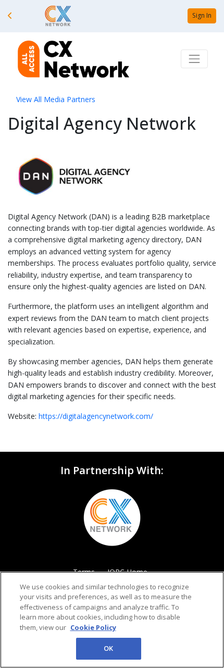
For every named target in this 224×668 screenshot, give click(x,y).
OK (108, 648)
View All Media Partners (55, 99)
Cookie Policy (93, 627)
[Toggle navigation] (194, 59)
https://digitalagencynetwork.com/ (96, 416)
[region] (112, 620)
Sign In (201, 15)
